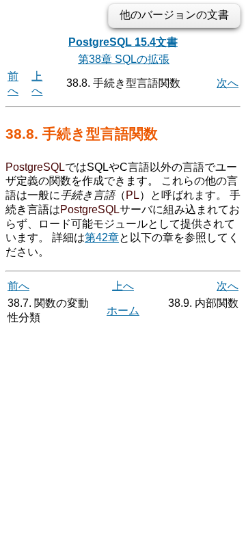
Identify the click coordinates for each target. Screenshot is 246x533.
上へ (123, 286)
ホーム (123, 310)
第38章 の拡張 (123, 59)
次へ (227, 83)
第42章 (102, 237)
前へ (18, 286)
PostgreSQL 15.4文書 (123, 42)
